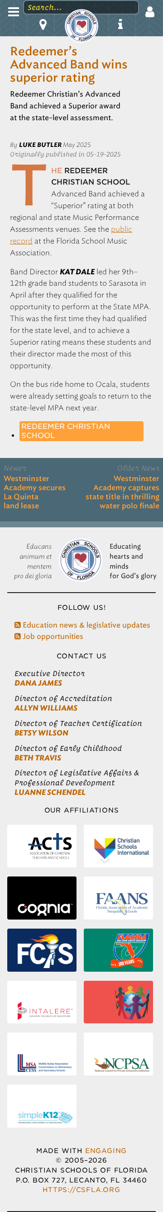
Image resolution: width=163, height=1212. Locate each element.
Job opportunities (52, 636)
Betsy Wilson (41, 733)
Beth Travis (37, 758)
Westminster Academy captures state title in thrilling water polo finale (122, 492)
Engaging (106, 1150)
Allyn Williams (45, 708)
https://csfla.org (81, 1189)
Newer (15, 468)
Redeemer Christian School (65, 431)
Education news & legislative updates (85, 625)
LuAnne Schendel (50, 792)
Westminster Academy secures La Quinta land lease (35, 492)
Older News (138, 468)
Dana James (38, 683)
